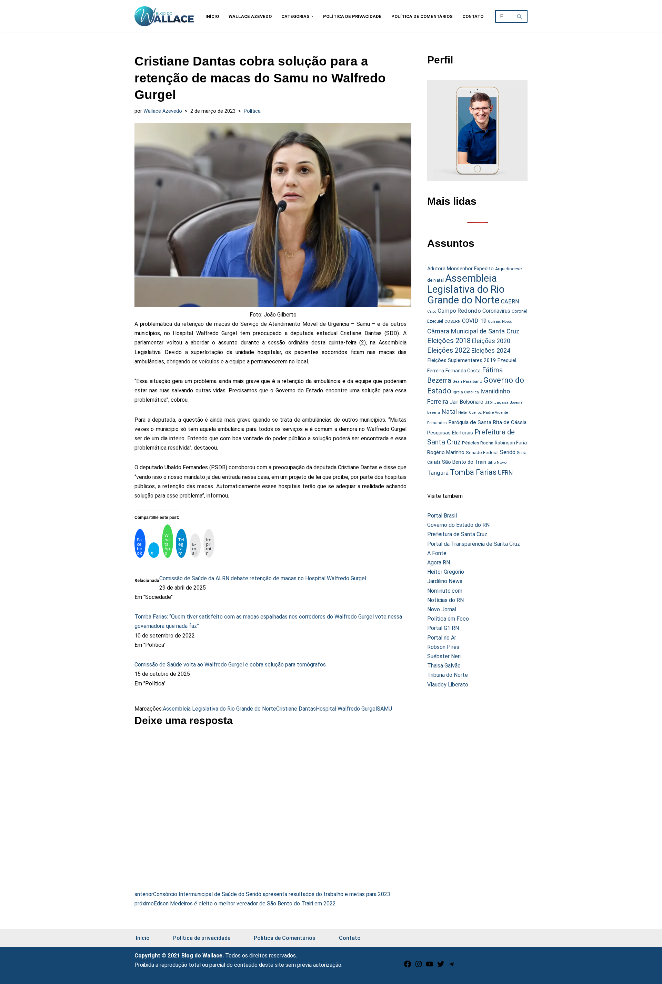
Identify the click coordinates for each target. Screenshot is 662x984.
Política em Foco (448, 618)
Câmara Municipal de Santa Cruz (473, 331)
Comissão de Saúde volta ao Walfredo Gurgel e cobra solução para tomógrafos (230, 664)
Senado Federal (482, 452)
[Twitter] (441, 966)
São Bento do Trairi (464, 462)
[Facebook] (407, 966)
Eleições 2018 (449, 341)
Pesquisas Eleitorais (450, 433)
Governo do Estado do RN (458, 525)
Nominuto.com (444, 591)
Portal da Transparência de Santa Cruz (473, 544)
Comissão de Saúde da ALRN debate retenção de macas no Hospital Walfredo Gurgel (262, 578)
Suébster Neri (444, 656)
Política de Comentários (422, 16)
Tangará (438, 472)
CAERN (510, 301)
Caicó (431, 311)
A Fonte (437, 553)
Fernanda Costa (463, 370)
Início (212, 16)
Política (252, 111)
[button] (312, 16)
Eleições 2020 (491, 341)
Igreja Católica (466, 392)
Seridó (507, 452)
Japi (489, 402)
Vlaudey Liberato (447, 684)
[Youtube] (429, 966)
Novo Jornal (441, 609)
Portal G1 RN (443, 628)
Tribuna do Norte (447, 675)
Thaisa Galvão (444, 665)
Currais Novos (500, 321)
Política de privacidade (352, 16)
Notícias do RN (445, 600)
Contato (472, 16)
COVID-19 (474, 321)
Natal (449, 411)
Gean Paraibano (467, 381)
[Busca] (520, 16)
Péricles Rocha (477, 442)
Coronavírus (496, 311)
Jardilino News (444, 581)
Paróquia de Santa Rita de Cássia (487, 422)
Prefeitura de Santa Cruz (457, 534)
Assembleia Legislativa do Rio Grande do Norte (219, 708)
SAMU (384, 708)
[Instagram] (418, 966)
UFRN (505, 472)
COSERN (452, 321)
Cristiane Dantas (296, 708)
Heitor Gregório (445, 572)
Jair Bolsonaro (466, 402)
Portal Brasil (442, 515)
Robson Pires (443, 647)
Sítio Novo (497, 462)
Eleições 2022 (448, 350)
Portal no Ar (441, 637)
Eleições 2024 (490, 350)
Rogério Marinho (445, 452)
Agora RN (438, 562)
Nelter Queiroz (470, 412)
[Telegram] (452, 966)
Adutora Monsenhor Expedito (460, 269)
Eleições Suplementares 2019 (461, 360)
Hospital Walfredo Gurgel (346, 708)
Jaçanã (501, 402)
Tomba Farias (473, 472)
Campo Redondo (459, 310)
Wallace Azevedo (250, 16)
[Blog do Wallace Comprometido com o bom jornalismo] (164, 16)
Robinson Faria (511, 442)
